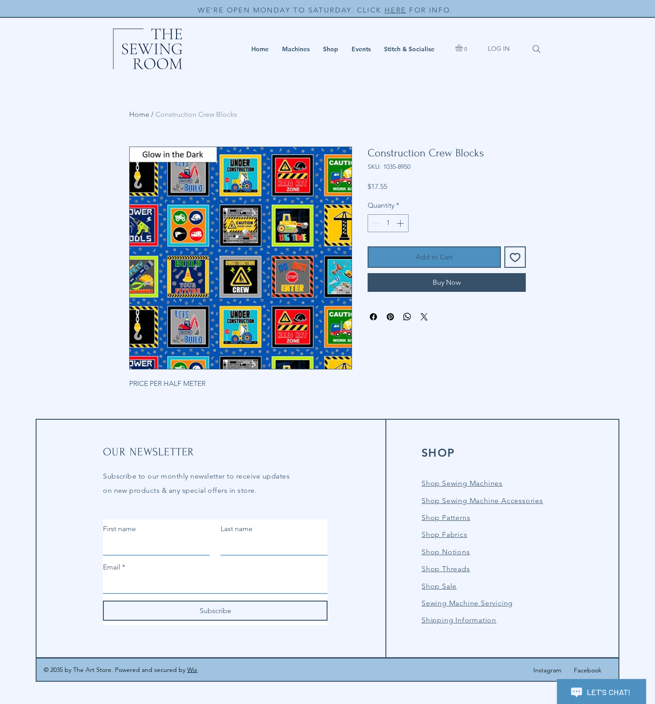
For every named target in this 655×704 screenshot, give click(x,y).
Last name (237, 528)
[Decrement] (375, 223)
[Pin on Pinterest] (390, 316)
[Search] (536, 49)
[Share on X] (424, 316)
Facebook (588, 670)
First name (119, 528)
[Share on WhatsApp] (407, 316)
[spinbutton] (388, 223)
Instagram (547, 670)
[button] (295, 49)
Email (114, 567)
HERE (395, 10)
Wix (192, 670)
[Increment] (401, 223)
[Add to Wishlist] (515, 257)
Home (139, 114)
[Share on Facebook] (373, 316)
